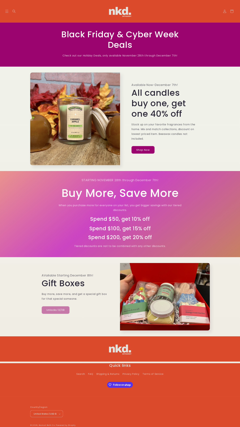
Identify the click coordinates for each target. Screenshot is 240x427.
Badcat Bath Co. (47, 425)
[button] (6, 11)
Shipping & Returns (108, 374)
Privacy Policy (131, 374)
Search (80, 374)
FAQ (90, 374)
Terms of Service (153, 374)
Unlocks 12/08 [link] (56, 310)
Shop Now (143, 150)
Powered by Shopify (66, 425)
